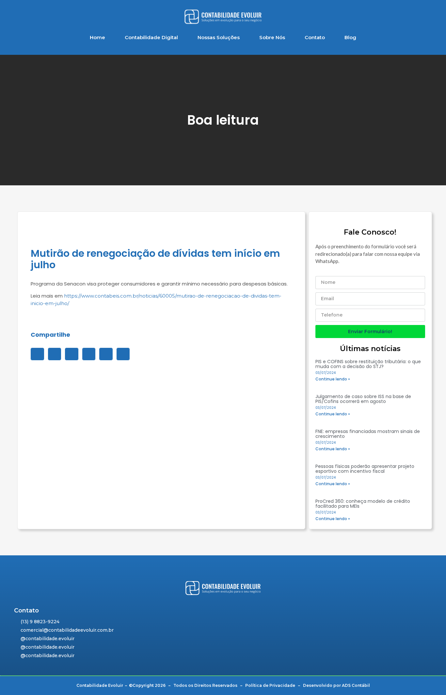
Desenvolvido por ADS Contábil (336, 685)
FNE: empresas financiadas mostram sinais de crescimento (367, 434)
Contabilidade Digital (151, 37)
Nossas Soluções (219, 37)
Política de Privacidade (270, 685)
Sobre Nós (272, 37)
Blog (350, 37)
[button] (37, 354)
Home (97, 37)
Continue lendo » (332, 379)
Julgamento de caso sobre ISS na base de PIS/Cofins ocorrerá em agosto (363, 399)
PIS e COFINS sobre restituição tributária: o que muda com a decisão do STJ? (368, 364)
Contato (315, 37)
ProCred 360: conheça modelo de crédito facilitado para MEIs (362, 503)
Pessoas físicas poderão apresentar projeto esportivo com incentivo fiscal (364, 468)
